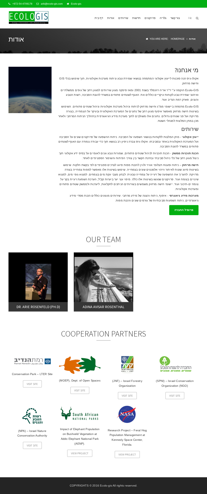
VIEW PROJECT (79, 453)
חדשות (136, 18)
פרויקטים (150, 18)
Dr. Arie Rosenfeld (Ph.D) (38, 306)
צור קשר (175, 18)
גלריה (163, 18)
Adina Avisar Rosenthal (103, 306)
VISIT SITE (32, 384)
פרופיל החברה (183, 210)
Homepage (178, 39)
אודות (110, 18)
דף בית (99, 18)
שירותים (123, 18)
